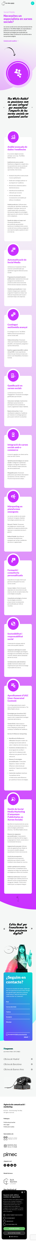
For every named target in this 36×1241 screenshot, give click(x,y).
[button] (14, 1237)
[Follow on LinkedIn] (11, 1165)
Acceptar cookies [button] (14, 1228)
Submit (26, 1037)
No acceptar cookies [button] (14, 1233)
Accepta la (17, 1034)
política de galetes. (8, 1211)
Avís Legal (6, 1124)
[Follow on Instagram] (5, 1165)
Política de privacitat (21, 1034)
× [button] (24, 1192)
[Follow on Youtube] (15, 1165)
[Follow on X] (8, 1165)
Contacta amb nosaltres (10, 41)
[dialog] (14, 1214)
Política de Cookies (9, 1127)
